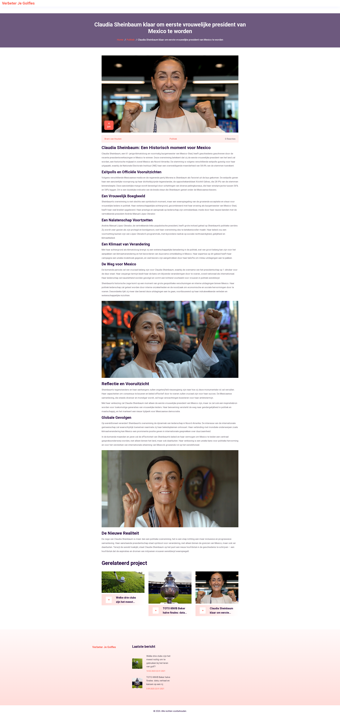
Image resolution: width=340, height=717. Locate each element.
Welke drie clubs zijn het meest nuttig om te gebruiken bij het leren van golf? (126, 600)
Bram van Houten (113, 138)
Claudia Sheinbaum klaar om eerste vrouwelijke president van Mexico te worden (221, 611)
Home (120, 39)
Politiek (131, 39)
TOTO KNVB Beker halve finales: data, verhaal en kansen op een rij (174, 611)
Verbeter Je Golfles (18, 3)
